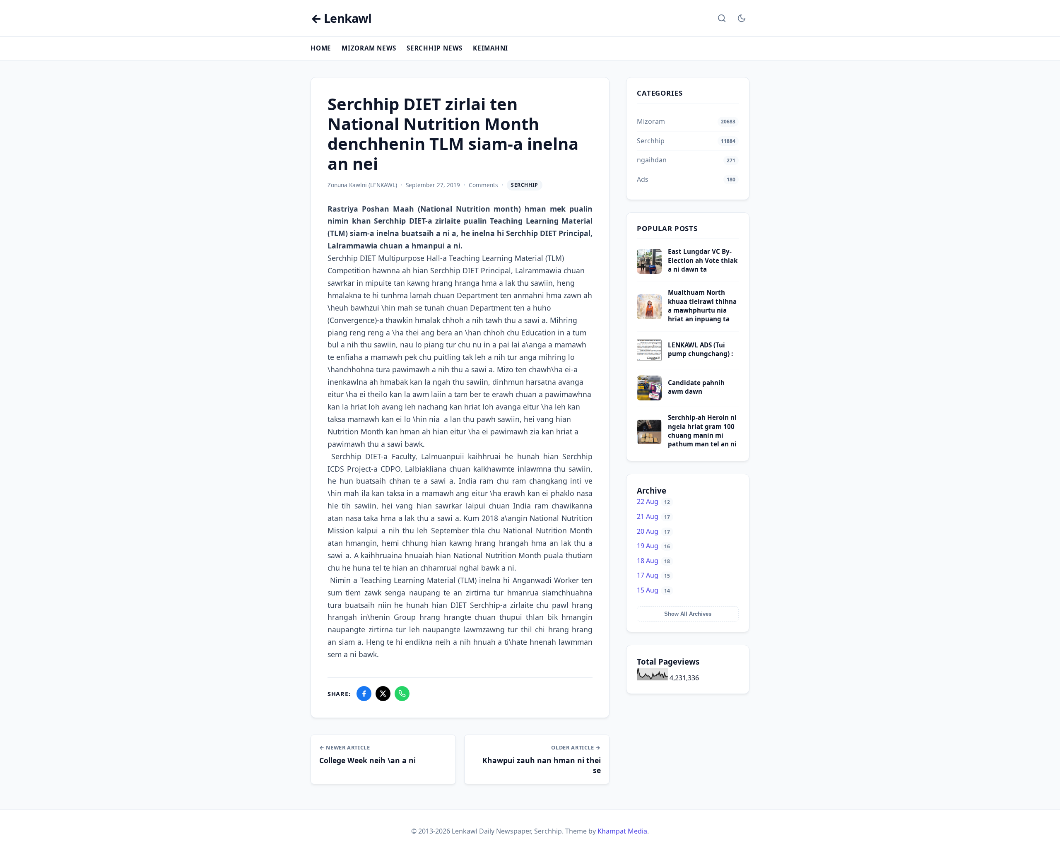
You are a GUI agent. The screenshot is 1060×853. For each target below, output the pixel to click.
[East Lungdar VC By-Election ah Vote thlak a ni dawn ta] (649, 271)
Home (321, 48)
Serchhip (524, 184)
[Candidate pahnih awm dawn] (649, 397)
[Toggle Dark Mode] (741, 18)
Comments (483, 185)
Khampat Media (622, 831)
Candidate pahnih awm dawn (696, 386)
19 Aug (653, 545)
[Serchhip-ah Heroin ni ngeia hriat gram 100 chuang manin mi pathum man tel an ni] (649, 441)
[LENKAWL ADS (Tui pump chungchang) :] (649, 360)
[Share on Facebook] (364, 693)
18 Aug (653, 560)
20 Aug (653, 531)
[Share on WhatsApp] (402, 693)
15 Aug (653, 590)
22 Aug (653, 501)
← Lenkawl (341, 18)
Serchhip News (435, 48)
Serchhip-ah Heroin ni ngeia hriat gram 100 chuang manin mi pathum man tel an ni (702, 430)
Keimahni (490, 48)
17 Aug (653, 575)
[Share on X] (383, 693)
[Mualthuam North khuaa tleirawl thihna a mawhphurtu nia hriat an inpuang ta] (649, 316)
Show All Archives (687, 614)
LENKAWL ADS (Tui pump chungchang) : (700, 349)
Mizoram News (369, 48)
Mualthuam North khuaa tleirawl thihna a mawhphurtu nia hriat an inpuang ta (702, 305)
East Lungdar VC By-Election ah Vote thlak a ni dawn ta (702, 260)
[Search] (722, 18)
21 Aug (653, 516)
